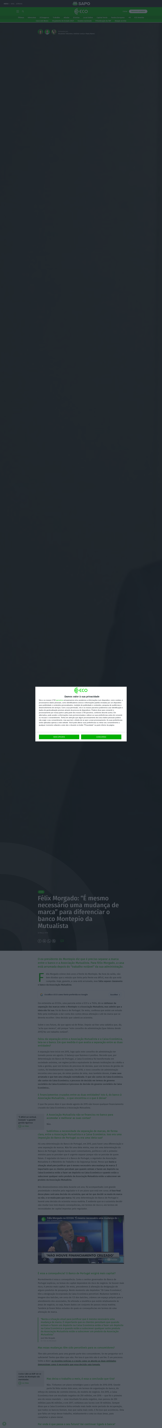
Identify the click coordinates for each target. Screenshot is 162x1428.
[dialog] (81, 714)
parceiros (59, 700)
